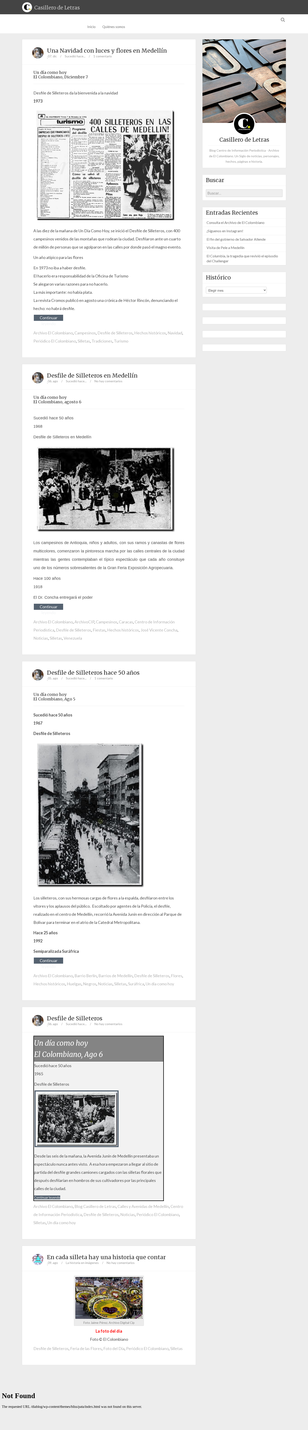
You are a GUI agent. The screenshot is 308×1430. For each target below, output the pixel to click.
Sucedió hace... (75, 56)
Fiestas (99, 629)
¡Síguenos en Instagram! (225, 231)
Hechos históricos (150, 332)
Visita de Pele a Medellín (225, 247)
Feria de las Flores (86, 1348)
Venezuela (73, 638)
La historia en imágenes (82, 1263)
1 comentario (102, 56)
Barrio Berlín (85, 975)
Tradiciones (102, 340)
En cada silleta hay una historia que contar (106, 1257)
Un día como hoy (160, 983)
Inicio (91, 27)
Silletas (84, 340)
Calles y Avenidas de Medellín (143, 1206)
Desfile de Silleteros (115, 332)
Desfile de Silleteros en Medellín (92, 375)
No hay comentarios (108, 381)
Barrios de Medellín (115, 975)
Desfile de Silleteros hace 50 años (93, 672)
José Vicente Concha (158, 629)
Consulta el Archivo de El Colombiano (235, 222)
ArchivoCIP (84, 621)
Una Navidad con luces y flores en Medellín (107, 50)
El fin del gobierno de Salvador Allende (236, 239)
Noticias (40, 638)
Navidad (175, 332)
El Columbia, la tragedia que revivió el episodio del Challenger (242, 258)
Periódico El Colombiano (54, 340)
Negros (89, 983)
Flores (176, 975)
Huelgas (74, 983)
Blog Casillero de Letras (95, 1206)
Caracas (126, 621)
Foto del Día (113, 1348)
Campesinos (85, 332)
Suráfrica (136, 983)
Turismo (121, 340)
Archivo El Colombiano (53, 332)
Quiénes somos (113, 27)
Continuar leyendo (48, 318)
